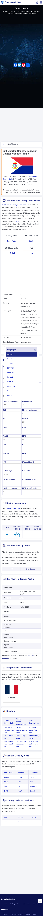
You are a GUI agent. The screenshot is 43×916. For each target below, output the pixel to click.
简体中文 (10, 368)
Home (5, 904)
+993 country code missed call (21, 744)
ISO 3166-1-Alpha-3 (10, 401)
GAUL (24, 427)
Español (10, 359)
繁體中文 (10, 363)
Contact (5, 914)
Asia (5, 817)
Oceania (21, 822)
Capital (32, 791)
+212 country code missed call (34, 744)
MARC (5, 436)
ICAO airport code (10, 488)
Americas (7, 822)
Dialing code (27, 401)
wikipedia (31, 655)
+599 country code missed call (8, 744)
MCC (5, 419)
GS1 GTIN (26, 471)
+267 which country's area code (21, 730)
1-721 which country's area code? (14, 205)
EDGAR (6, 453)
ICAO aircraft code (29, 488)
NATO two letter (9, 479)
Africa (34, 817)
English (9, 354)
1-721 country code (13, 508)
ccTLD (35, 904)
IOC (23, 445)
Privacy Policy (31, 914)
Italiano (9, 391)
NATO (6, 791)
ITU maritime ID (28, 462)
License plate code (29, 410)
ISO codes (21, 773)
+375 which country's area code (34, 730)
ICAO (20, 791)
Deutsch (10, 382)
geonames (6, 658)
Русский (10, 377)
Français (10, 372)
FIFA (24, 453)
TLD (4, 410)
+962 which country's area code (9, 730)
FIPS (24, 436)
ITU (4, 462)
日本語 (9, 395)
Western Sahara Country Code (21, 721)
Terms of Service (17, 914)
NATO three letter (29, 479)
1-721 (18, 221)
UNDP (5, 427)
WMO (5, 445)
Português (11, 386)
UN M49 (25, 419)
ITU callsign (7, 471)
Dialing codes (8, 773)
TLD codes (34, 773)
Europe (20, 817)
